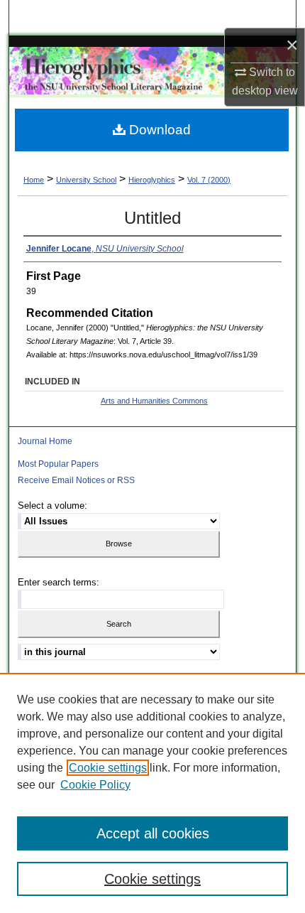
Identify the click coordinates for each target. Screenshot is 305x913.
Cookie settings (108, 768)
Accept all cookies (152, 833)
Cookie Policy (95, 785)
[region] (152, 793)
